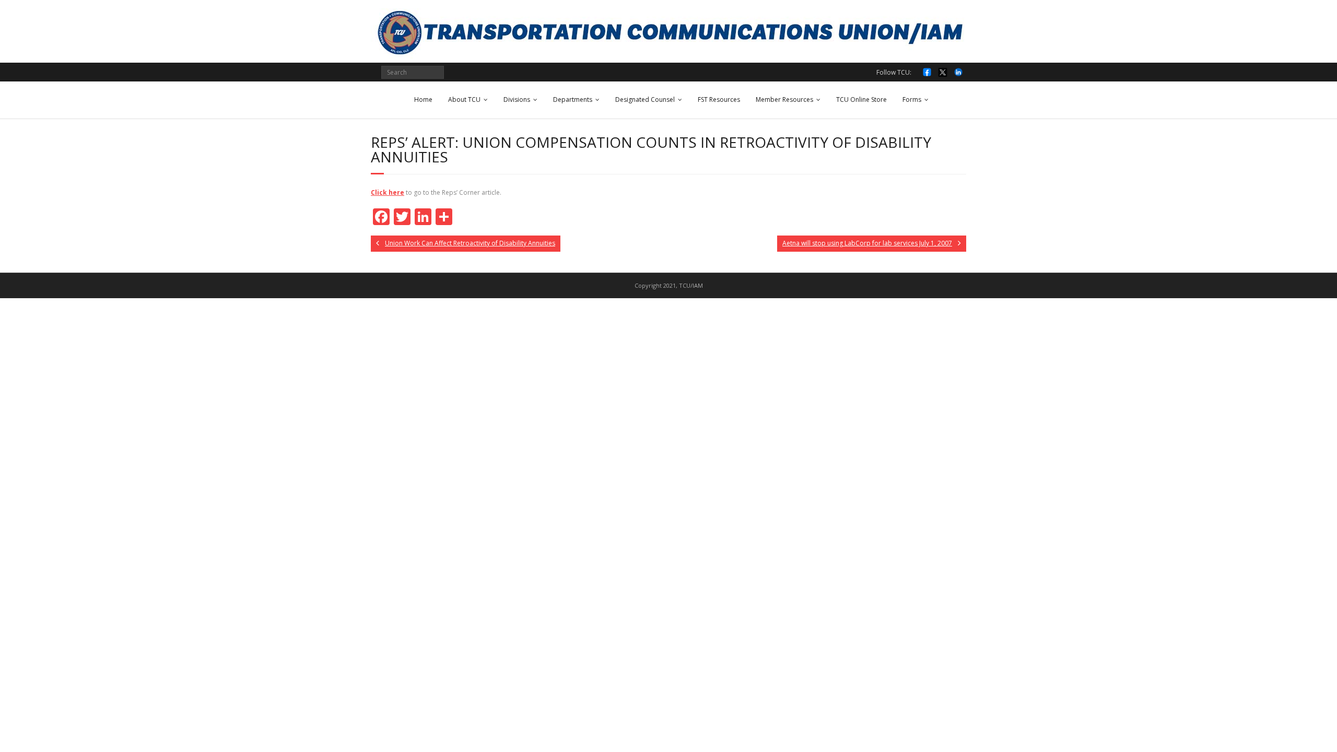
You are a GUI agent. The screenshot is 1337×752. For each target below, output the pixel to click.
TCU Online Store (861, 99)
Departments (572, 99)
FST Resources (719, 99)
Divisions (516, 99)
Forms (911, 99)
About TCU (464, 99)
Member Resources (784, 99)
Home (423, 99)
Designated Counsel (645, 99)
